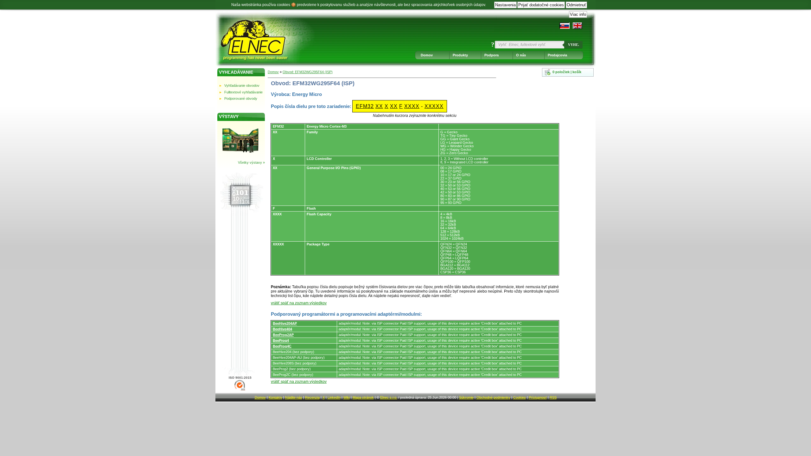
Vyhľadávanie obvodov (241, 85)
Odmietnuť (576, 5)
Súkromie (466, 397)
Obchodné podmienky (493, 397)
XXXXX (434, 106)
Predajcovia (557, 55)
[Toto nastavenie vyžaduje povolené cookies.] (577, 25)
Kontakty (275, 397)
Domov (427, 55)
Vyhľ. (573, 45)
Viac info (578, 14)
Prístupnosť (538, 397)
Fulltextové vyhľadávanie (243, 92)
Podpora (491, 55)
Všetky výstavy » (251, 162)
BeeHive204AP (285, 323)
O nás (521, 55)
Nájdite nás (293, 397)
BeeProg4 (281, 340)
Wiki (346, 397)
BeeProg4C (282, 346)
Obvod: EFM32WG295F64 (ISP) (308, 72)
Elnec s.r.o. (388, 397)
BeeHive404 (282, 329)
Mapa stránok (363, 397)
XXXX (411, 106)
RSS (553, 397)
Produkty (460, 55)
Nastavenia (505, 5)
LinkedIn (334, 397)
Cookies (519, 397)
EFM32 (365, 106)
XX (379, 106)
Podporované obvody (240, 98)
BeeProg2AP (283, 335)
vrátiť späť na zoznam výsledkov (299, 303)
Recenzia (312, 397)
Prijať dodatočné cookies (541, 5)
